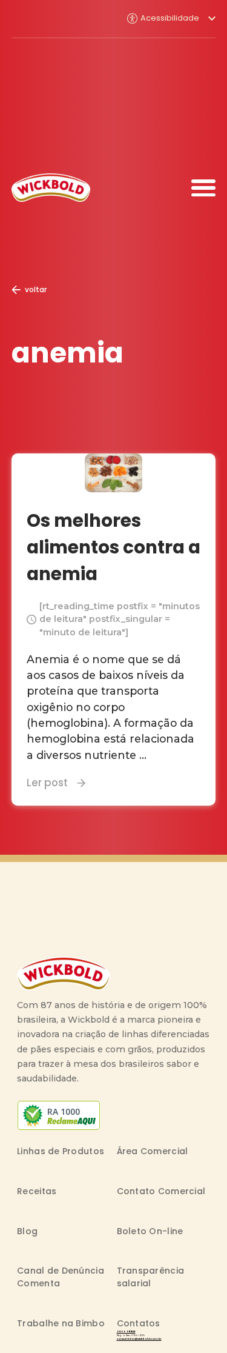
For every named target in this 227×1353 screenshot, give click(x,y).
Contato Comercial (161, 1191)
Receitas (36, 1191)
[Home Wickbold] (51, 187)
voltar (36, 289)
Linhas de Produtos (60, 1151)
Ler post (47, 782)
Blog (27, 1231)
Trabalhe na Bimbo (61, 1323)
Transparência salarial (151, 1276)
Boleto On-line (150, 1231)
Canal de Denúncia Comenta (60, 1276)
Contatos (138, 1323)
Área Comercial (152, 1151)
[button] (171, 18)
